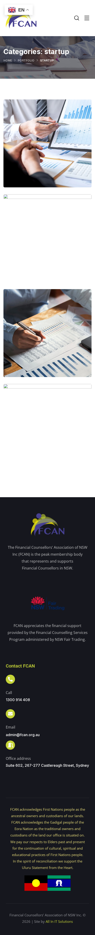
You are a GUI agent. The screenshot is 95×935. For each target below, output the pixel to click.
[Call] (10, 679)
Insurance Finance (47, 337)
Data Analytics (47, 148)
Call (9, 692)
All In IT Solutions (59, 921)
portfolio (26, 60)
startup (37, 158)
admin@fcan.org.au (23, 734)
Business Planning (47, 432)
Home (7, 60)
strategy (57, 158)
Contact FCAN (20, 666)
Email (10, 727)
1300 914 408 (18, 699)
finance (37, 253)
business (38, 442)
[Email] (10, 713)
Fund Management (47, 242)
